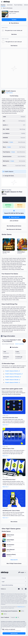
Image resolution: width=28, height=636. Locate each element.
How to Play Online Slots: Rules (10, 417)
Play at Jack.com (15, 217)
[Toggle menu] (1, 1)
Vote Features (14, 45)
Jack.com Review (14, 220)
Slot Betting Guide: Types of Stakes (11, 510)
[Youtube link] (18, 588)
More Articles (14, 521)
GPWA (22, 611)
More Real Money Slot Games (14, 226)
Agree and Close (14, 633)
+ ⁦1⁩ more (11, 142)
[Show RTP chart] (7, 125)
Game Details (9, 4)
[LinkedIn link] (25, 588)
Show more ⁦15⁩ (14, 559)
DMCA (5, 613)
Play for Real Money (18, 4)
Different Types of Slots (8, 448)
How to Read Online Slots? (9, 479)
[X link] (22, 588)
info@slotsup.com (20, 606)
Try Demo (14, 19)
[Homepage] (6, 2)
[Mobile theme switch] (25, 2)
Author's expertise (19, 343)
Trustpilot (15, 617)
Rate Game (14, 34)
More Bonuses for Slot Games (14, 229)
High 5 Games (9, 92)
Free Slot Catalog (14, 95)
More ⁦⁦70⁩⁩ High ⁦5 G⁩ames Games (14, 563)
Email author (15, 347)
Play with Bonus (15, 23)
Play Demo (3, 4)
